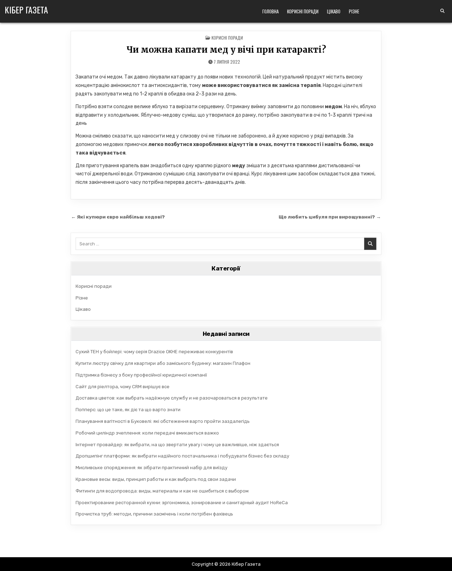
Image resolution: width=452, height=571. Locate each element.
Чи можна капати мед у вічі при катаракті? (226, 49)
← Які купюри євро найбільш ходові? (118, 217)
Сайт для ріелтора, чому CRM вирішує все (123, 386)
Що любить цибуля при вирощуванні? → (330, 217)
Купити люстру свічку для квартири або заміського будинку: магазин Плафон (163, 363)
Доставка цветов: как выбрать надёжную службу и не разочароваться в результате (172, 398)
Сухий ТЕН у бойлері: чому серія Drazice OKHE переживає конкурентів (154, 351)
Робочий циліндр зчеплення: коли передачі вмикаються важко (147, 433)
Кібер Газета (26, 9)
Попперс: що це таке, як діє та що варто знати (128, 409)
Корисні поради (303, 11)
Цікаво (333, 11)
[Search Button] (442, 11)
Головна (270, 11)
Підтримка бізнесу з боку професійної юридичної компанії (141, 375)
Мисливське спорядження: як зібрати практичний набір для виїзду (151, 467)
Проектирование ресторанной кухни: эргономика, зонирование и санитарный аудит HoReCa (182, 502)
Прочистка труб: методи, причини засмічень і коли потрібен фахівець (154, 514)
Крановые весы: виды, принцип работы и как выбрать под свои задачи (156, 479)
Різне (354, 11)
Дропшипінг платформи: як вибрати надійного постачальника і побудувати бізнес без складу (182, 456)
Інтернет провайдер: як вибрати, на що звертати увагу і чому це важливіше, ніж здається (177, 444)
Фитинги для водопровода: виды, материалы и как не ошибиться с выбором (162, 491)
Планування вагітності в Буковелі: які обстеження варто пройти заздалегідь (163, 421)
